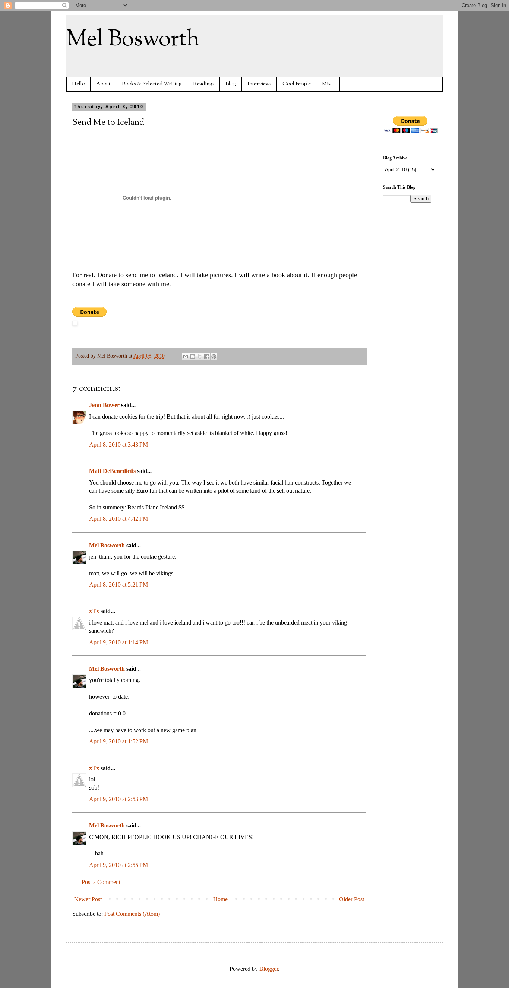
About (103, 84)
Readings (203, 84)
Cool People (296, 84)
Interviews (259, 84)
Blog (230, 84)
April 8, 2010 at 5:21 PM (118, 584)
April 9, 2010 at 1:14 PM (118, 642)
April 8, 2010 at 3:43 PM (118, 444)
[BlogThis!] (192, 356)
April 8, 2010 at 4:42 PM (118, 518)
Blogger (268, 969)
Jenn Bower (104, 405)
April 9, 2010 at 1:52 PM (118, 741)
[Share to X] (199, 356)
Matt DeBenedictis (112, 471)
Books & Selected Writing (152, 84)
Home (220, 899)
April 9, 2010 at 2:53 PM (118, 799)
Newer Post (88, 899)
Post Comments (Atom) (132, 914)
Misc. (328, 84)
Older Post (351, 899)
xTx (94, 611)
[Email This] (185, 356)
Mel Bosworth (133, 39)
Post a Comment (101, 882)
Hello (78, 84)
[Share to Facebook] (207, 356)
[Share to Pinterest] (214, 356)
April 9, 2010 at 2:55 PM (118, 865)
